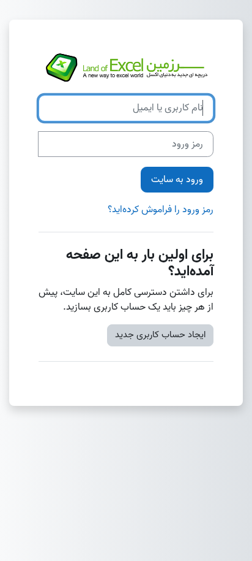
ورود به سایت (177, 180)
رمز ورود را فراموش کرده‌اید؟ (160, 210)
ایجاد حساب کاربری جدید (160, 334)
